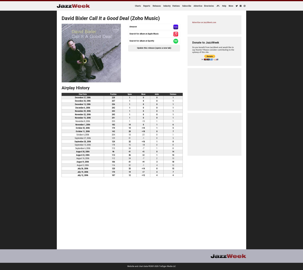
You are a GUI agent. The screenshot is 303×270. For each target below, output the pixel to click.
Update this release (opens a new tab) (154, 48)
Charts (138, 6)
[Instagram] (244, 6)
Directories (209, 6)
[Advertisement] (214, 89)
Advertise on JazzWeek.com (204, 22)
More (231, 6)
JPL (218, 6)
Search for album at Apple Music (144, 34)
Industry (167, 6)
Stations (176, 6)
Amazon (133, 27)
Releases (157, 6)
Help (224, 6)
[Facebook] (240, 6)
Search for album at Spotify (141, 41)
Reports (146, 6)
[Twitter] (236, 6)
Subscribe (186, 6)
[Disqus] (122, 211)
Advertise (198, 6)
